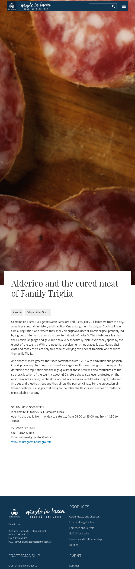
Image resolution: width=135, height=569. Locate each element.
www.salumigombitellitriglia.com (31, 442)
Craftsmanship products (22, 565)
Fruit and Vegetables (81, 522)
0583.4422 (22, 534)
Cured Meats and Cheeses (84, 516)
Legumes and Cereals (81, 528)
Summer (74, 565)
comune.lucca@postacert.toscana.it (33, 541)
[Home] (31, 6)
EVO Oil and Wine (79, 533)
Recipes (73, 545)
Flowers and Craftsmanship (85, 539)
